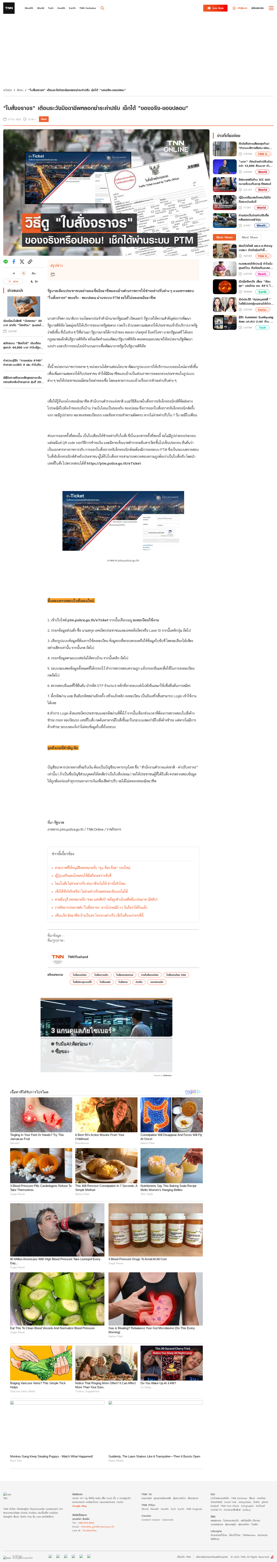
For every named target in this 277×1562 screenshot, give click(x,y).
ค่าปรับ (139, 982)
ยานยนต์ (215, 1506)
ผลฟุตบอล (216, 1520)
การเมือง (261, 1498)
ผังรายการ (193, 1498)
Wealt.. (262, 225)
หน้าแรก (7, 90)
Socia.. (262, 309)
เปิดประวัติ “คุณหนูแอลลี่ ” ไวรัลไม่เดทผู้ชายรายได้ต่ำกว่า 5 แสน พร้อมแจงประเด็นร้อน (256, 301)
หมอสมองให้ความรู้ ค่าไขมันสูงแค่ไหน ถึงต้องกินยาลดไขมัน (256, 265)
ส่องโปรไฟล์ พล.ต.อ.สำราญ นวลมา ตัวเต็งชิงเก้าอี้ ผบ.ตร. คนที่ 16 (255, 248)
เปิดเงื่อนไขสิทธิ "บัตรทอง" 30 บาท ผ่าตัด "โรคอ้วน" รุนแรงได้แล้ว (23, 323)
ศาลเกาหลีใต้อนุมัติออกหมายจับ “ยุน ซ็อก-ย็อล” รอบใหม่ (92, 868)
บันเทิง (256, 1502)
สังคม (20, 90)
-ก (13, 273)
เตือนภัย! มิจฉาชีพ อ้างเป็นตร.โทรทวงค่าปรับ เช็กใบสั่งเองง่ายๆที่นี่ (99, 915)
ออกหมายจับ (156, 982)
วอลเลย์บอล (217, 1524)
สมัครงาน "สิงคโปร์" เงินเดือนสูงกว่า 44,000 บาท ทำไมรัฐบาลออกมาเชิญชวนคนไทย (23, 345)
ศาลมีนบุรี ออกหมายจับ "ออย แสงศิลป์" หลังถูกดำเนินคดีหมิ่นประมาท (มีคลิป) (106, 899)
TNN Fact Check (230, 1506)
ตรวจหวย (262, 1535)
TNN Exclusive (239, 1498)
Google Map (79, 1506)
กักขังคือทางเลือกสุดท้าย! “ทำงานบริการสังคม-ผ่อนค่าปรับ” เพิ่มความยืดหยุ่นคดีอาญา (255, 145)
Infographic (247, 1506)
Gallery (247, 1510)
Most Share (250, 237)
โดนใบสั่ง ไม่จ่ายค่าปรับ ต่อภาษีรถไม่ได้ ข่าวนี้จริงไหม (90, 883)
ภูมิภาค (265, 1502)
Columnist (167, 1520)
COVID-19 (216, 1510)
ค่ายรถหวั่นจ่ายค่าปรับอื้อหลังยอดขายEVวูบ (254, 217)
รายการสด (147, 1498)
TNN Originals (194, 1509)
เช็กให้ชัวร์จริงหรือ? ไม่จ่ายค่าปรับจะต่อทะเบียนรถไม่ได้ (91, 891)
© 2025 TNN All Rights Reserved (250, 1557)
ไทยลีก (254, 1524)
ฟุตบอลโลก (243, 1524)
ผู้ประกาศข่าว (179, 1498)
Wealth (154, 1509)
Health (165, 1509)
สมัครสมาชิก (257, 8)
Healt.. (262, 273)
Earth (262, 291)
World (262, 171)
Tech (262, 327)
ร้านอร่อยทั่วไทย (219, 1535)
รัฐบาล (59, 822)
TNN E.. (263, 154)
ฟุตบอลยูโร (230, 1524)
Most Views (224, 237)
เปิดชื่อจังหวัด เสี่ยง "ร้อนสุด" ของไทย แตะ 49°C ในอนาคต (255, 283)
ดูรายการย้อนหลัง (162, 1498)
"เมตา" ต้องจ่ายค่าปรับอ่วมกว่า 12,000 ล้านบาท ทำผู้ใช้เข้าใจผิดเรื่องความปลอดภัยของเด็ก (256, 163)
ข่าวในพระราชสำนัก (220, 1498)
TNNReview (249, 1535)
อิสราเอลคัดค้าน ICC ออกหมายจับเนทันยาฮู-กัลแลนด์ (255, 181)
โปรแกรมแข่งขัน (231, 1520)
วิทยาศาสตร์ (216, 1502)
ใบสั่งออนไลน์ (79, 975)
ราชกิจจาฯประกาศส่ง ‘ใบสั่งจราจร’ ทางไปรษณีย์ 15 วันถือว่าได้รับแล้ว (101, 907)
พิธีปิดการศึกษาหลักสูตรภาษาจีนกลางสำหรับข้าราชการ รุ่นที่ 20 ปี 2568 (23, 380)
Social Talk (230, 1502)
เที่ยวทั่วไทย (234, 1535)
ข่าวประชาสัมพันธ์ (232, 1510)
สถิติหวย (215, 1539)
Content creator (151, 1520)
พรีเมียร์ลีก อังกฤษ (250, 1520)
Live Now (218, 8)
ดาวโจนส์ (260, 1506)
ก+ (34, 273)
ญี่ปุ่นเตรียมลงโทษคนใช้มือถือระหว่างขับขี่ (83, 875)
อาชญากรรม (244, 1502)
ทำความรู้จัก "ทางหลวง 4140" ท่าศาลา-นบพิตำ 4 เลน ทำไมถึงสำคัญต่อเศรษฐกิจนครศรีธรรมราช (23, 362)
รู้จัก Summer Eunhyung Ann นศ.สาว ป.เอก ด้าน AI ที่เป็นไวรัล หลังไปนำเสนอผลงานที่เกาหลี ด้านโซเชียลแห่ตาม (256, 319)
